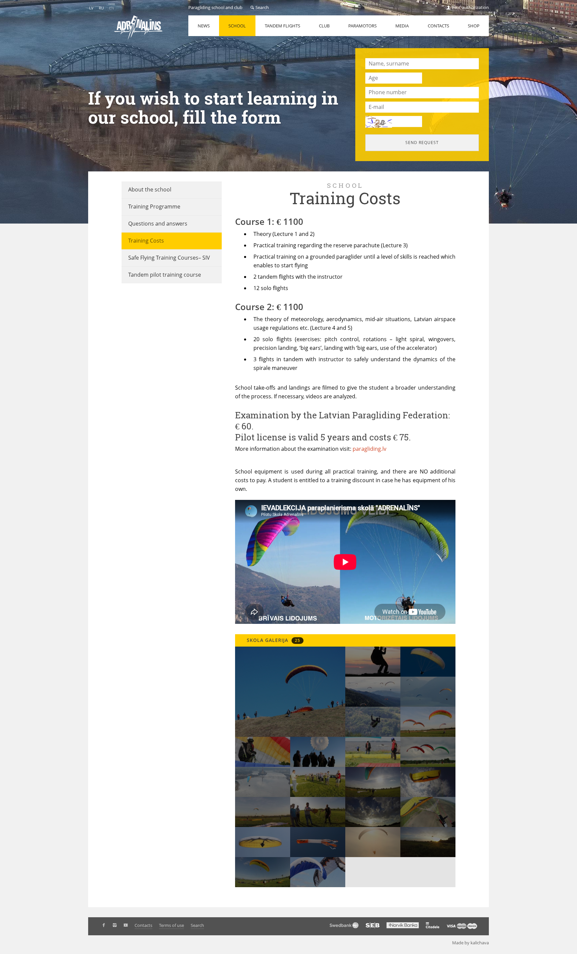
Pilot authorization (470, 7)
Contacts (438, 26)
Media (402, 26)
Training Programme (154, 206)
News (204, 26)
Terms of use (171, 925)
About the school (149, 189)
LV (91, 7)
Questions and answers (157, 223)
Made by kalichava (470, 943)
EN (111, 7)
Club (324, 26)
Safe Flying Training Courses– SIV (169, 257)
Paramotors (362, 26)
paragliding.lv (369, 448)
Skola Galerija (272, 640)
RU (101, 7)
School (237, 26)
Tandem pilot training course (164, 274)
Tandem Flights (282, 26)
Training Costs (146, 240)
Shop (473, 26)
